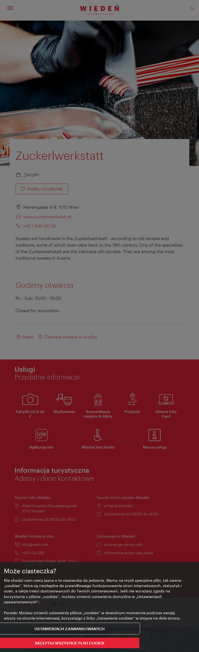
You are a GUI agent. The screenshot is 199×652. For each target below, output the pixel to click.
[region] (99, 607)
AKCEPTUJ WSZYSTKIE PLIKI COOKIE (70, 643)
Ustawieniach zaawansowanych (69, 628)
